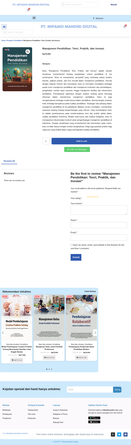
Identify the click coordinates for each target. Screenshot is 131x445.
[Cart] (28, 10)
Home (3, 40)
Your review (77, 203)
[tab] (9, 161)
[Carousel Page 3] (51, 369)
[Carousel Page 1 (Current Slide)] (46, 369)
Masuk (114, 4)
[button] (34, 18)
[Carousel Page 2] (49, 369)
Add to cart (81, 141)
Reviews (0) (9, 161)
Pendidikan (18, 40)
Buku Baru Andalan (12, 344)
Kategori (10, 40)
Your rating (76, 198)
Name (74, 220)
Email (74, 232)
